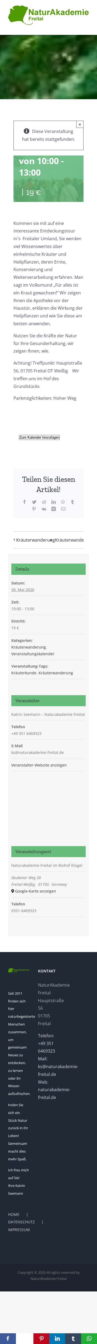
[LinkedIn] (57, 1338)
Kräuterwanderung (35, 540)
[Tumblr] (73, 1338)
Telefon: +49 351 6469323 (46, 1043)
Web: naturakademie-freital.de (54, 1090)
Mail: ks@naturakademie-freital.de (58, 1066)
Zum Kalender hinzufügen (39, 437)
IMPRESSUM (19, 1229)
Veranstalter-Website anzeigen (39, 765)
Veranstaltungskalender (32, 653)
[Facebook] (8, 1338)
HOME (13, 1214)
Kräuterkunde (23, 672)
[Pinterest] (41, 1338)
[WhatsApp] (89, 1338)
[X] (24, 1338)
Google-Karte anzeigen (35, 891)
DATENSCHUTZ (21, 1221)
